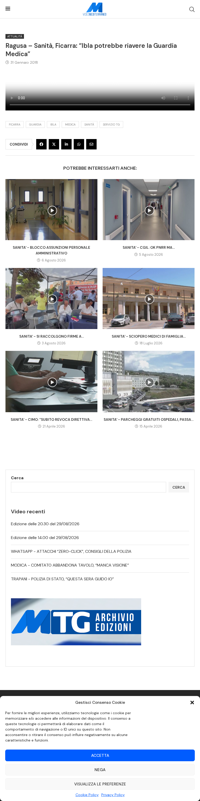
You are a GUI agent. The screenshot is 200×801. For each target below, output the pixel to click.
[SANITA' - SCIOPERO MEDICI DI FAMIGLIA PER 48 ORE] (149, 298)
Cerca (17, 478)
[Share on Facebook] (41, 144)
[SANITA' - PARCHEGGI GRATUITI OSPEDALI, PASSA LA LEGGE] (149, 381)
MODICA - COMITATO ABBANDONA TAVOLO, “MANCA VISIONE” (70, 565)
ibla (53, 124)
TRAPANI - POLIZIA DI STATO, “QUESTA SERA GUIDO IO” (62, 579)
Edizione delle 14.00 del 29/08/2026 (45, 537)
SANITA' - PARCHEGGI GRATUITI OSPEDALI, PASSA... (148, 419)
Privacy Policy (113, 794)
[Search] (192, 9)
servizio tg (111, 124)
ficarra (14, 124)
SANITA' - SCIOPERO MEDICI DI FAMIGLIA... (149, 336)
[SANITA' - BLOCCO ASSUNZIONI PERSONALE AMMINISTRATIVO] (51, 209)
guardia (35, 124)
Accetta (100, 755)
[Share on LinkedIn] (66, 144)
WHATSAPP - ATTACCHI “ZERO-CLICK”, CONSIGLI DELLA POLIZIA (71, 551)
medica (70, 124)
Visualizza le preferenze (100, 784)
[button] (192, 702)
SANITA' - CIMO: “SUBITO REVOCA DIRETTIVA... (51, 419)
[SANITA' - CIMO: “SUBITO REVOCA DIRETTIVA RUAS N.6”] (51, 381)
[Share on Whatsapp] (79, 144)
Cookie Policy (87, 794)
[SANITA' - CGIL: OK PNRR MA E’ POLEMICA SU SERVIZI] (149, 209)
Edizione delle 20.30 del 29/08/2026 (45, 524)
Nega (100, 769)
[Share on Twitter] (54, 144)
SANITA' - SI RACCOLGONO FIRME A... (51, 336)
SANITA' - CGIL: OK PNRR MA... (149, 247)
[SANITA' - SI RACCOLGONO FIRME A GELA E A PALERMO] (51, 298)
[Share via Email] (91, 144)
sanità (89, 124)
